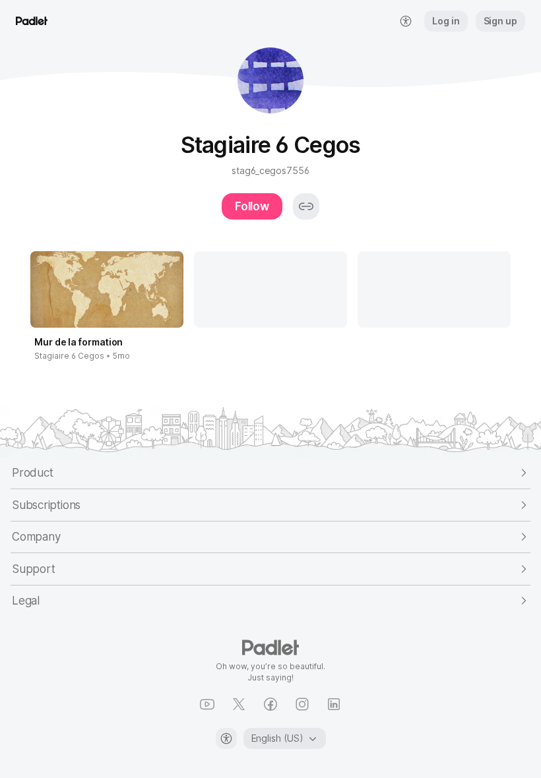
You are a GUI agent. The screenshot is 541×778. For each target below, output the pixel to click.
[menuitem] (405, 21)
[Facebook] (270, 704)
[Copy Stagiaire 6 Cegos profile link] (306, 206)
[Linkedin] (334, 704)
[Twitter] (239, 704)
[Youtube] (207, 704)
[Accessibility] (226, 738)
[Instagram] (302, 704)
